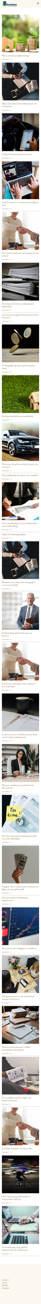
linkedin (5, 1285)
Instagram (5, 1288)
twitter (4, 1282)
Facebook (5, 1280)
